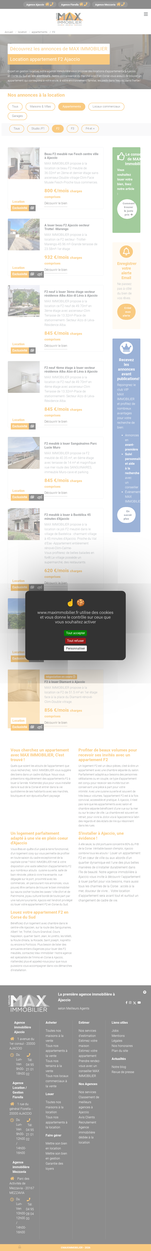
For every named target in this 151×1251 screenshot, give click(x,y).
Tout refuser (75, 641)
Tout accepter (75, 633)
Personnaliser (75, 648)
